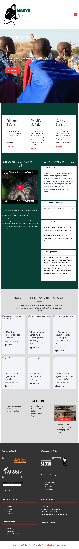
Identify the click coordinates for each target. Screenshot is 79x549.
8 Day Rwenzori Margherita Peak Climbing (12, 335)
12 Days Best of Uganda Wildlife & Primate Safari (64, 376)
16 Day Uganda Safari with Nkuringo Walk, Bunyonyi (37, 336)
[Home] (17, 14)
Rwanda (5, 218)
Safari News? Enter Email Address (14, 482)
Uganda (33, 215)
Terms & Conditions (13, 533)
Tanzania (10, 513)
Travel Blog (10, 529)
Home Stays (49, 489)
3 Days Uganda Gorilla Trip (37, 375)
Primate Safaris (12, 122)
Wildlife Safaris (36, 122)
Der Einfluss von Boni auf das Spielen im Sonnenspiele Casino (37, 411)
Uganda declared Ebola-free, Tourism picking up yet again (65, 428)
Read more (10, 146)
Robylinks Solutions (48, 545)
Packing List (10, 531)
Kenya (9, 511)
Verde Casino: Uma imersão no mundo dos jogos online (13, 408)
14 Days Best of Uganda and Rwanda (12, 376)
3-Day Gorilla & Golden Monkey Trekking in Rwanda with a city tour (64, 338)
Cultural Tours (50, 487)
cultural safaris (44, 308)
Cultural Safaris (61, 122)
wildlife (59, 305)
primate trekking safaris (31, 308)
